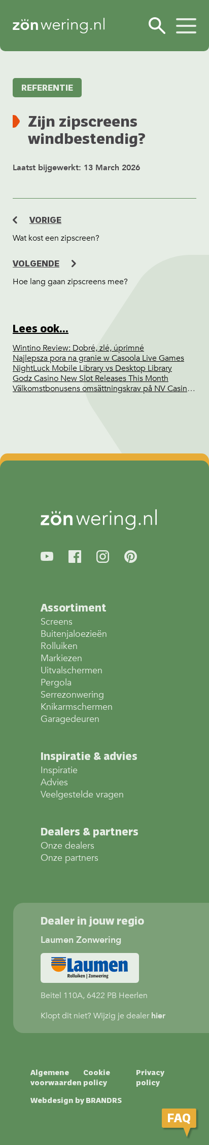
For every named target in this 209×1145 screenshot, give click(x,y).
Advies (54, 782)
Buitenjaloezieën (74, 634)
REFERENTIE (47, 88)
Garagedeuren (70, 719)
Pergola (56, 682)
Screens (57, 622)
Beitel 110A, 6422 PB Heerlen (94, 968)
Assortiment (74, 607)
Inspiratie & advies (89, 756)
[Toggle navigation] (186, 24)
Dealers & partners (89, 831)
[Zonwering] (58, 26)
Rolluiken (59, 646)
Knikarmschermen (77, 707)
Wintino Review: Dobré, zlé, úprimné (78, 348)
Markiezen (61, 658)
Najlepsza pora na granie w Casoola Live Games (98, 358)
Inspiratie (59, 770)
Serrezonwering (72, 695)
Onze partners (69, 858)
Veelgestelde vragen (82, 794)
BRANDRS (104, 1100)
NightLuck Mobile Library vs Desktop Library (92, 368)
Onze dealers (67, 845)
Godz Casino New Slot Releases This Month (90, 378)
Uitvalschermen (71, 670)
